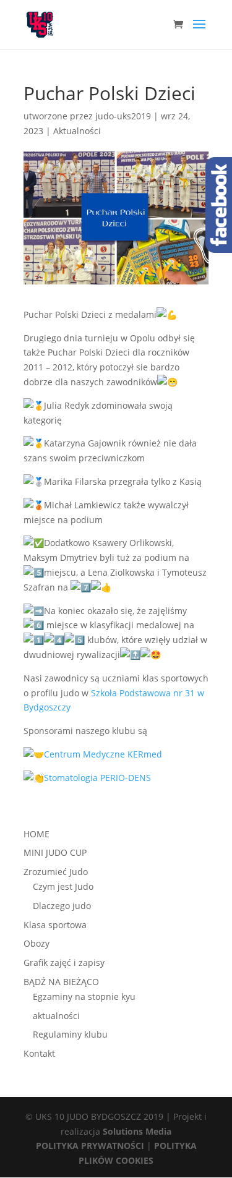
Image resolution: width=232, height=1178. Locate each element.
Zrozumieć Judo (56, 871)
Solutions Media (137, 1131)
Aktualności (77, 131)
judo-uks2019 (123, 116)
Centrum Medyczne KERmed (103, 754)
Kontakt (39, 1053)
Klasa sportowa (55, 925)
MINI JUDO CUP (55, 852)
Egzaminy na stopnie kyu (84, 996)
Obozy (36, 943)
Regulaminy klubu (70, 1034)
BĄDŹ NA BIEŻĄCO (61, 982)
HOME (36, 834)
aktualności (56, 1016)
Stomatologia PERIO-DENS (97, 777)
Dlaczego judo (62, 905)
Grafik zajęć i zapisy (64, 962)
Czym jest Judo (63, 886)
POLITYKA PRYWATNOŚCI (90, 1145)
